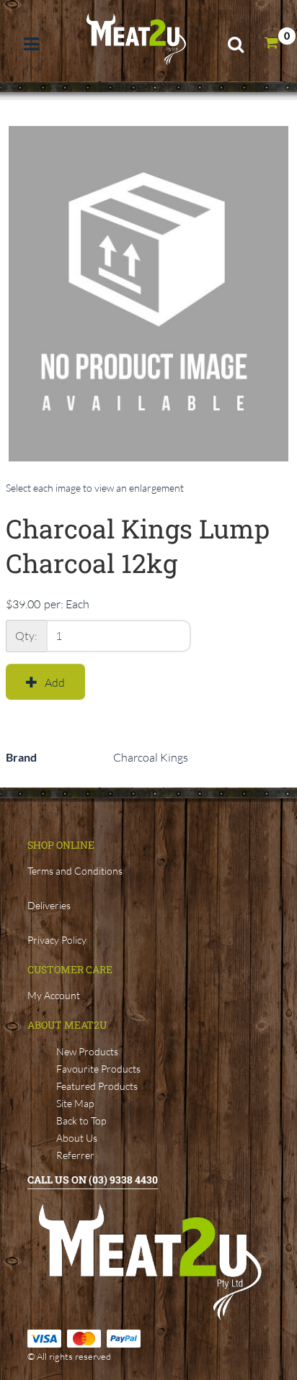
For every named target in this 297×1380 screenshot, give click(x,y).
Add (55, 682)
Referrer (75, 1155)
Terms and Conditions (75, 871)
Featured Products (97, 1086)
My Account (53, 995)
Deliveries (49, 905)
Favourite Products (98, 1069)
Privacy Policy (57, 940)
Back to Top (81, 1120)
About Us (76, 1138)
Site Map (75, 1103)
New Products (87, 1051)
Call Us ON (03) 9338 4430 (92, 1179)
